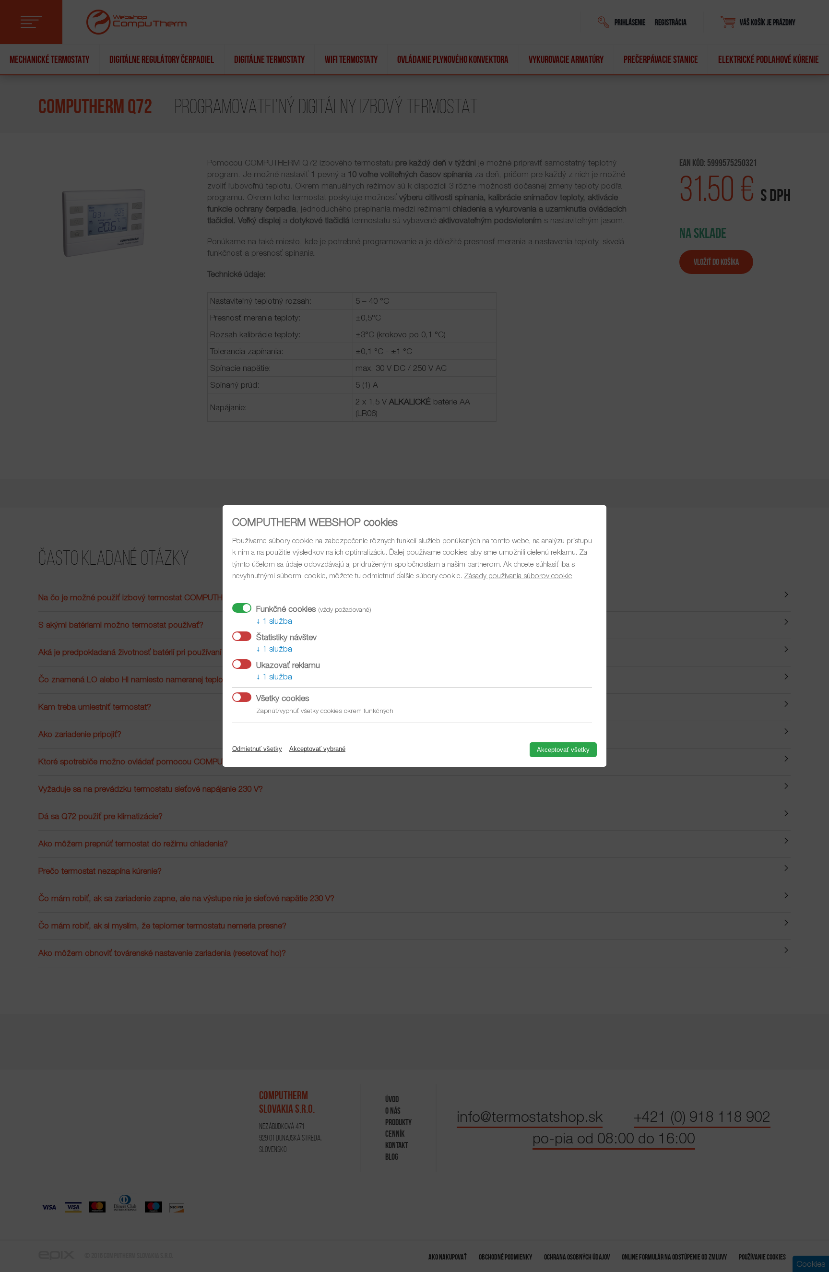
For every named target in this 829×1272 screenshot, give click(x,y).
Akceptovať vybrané (317, 748)
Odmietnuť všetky (257, 748)
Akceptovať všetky (563, 749)
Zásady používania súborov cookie (518, 575)
